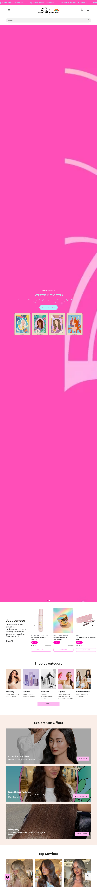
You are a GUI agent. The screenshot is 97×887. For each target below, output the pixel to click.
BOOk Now (83, 758)
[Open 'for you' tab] (7, 877)
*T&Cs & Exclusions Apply (48, 329)
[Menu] (9, 9)
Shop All (9, 641)
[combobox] (48, 20)
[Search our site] (88, 20)
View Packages (81, 796)
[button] (47, 600)
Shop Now (48, 324)
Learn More (82, 834)
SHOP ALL (48, 704)
